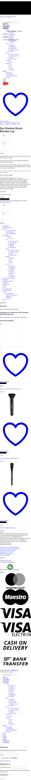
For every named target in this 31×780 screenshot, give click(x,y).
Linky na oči (13, 48)
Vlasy (4, 71)
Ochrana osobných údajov (8, 550)
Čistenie (12, 69)
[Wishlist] (0, 88)
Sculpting (12, 31)
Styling (8, 77)
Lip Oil (11, 57)
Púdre (11, 37)
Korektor (12, 34)
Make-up (12, 36)
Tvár (7, 30)
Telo (4, 80)
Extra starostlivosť (11, 76)
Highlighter (13, 40)
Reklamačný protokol (6, 553)
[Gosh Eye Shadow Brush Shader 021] (7, 150)
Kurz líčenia (9, 232)
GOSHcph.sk (14, 670)
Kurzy (5, 229)
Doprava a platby (5, 555)
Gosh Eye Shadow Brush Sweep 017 (10, 389)
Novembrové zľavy (9, 278)
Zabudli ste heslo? (5, 761)
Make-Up (5, 28)
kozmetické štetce (5, 202)
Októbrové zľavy (8, 281)
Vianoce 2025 (7, 290)
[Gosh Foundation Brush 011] (12, 486)
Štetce (8, 63)
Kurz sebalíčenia (11, 233)
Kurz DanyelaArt (11, 230)
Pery (7, 53)
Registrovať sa (4, 774)
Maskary (12, 45)
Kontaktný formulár (5, 560)
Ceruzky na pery (14, 54)
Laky (11, 62)
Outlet (5, 83)
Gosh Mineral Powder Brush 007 (9, 458)
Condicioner (9, 74)
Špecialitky (6, 25)
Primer (11, 33)
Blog (4, 85)
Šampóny (9, 73)
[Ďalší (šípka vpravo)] (2, 779)
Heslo (2, 755)
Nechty (8, 60)
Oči (7, 43)
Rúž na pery (13, 59)
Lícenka (12, 42)
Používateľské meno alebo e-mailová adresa (13, 750)
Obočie (12, 51)
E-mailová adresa (5, 767)
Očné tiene (13, 46)
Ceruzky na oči (14, 50)
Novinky (5, 23)
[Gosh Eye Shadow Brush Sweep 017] (7, 142)
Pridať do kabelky (5, 199)
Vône (4, 82)
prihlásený (10, 317)
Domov (2, 124)
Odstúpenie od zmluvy (6, 552)
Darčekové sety (7, 227)
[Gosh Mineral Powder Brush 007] (12, 416)
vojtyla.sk (11, 672)
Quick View (3, 383)
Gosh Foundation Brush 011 (8, 528)
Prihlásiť (15, 758)
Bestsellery (6, 26)
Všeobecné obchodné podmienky (10, 549)
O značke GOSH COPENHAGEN (9, 547)
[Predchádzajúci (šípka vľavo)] (0, 779)
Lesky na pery (14, 56)
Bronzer (12, 39)
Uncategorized (7, 289)
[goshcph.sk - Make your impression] (8, 16)
